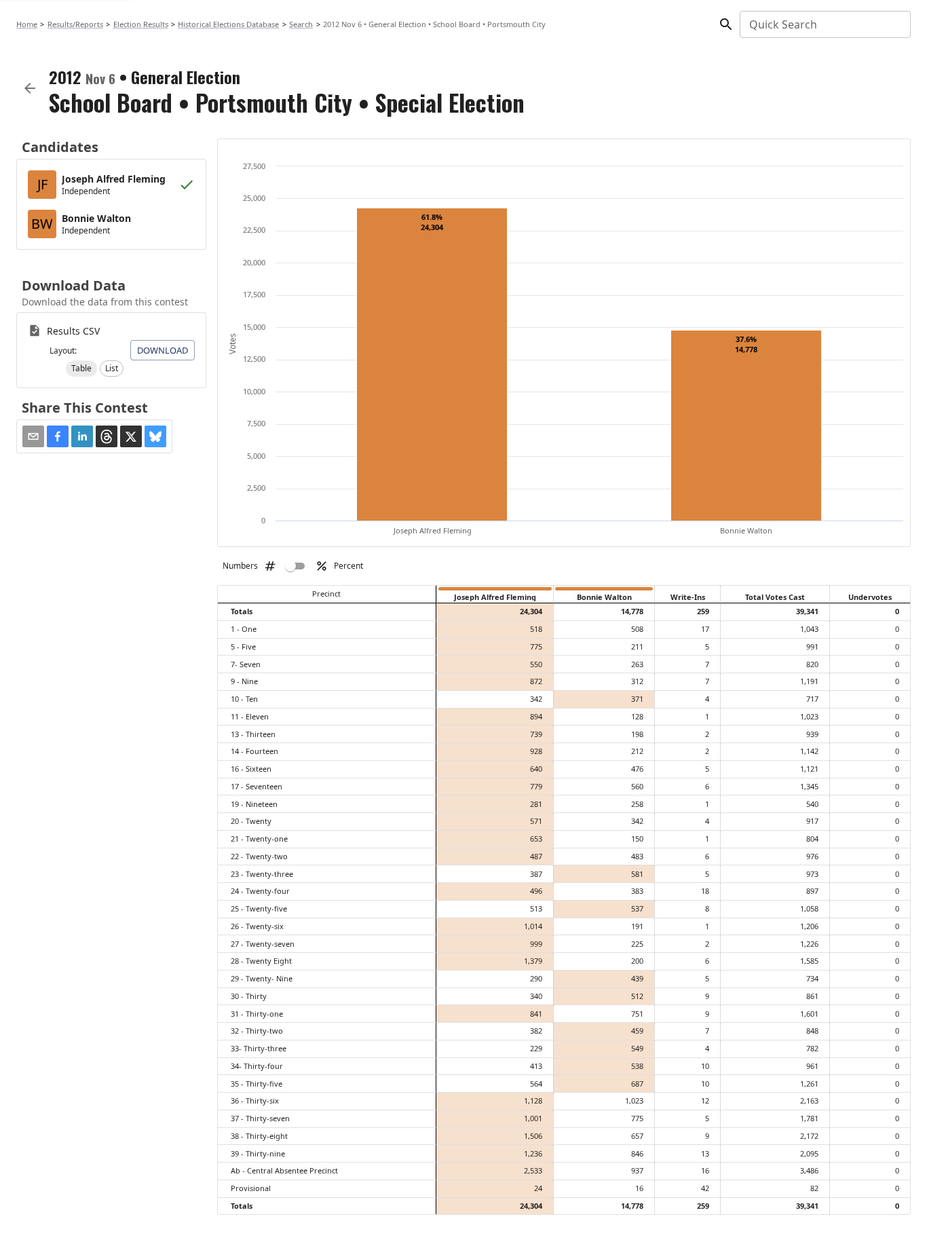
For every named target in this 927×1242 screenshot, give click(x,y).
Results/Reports (75, 24)
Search (301, 24)
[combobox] (824, 24)
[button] (81, 368)
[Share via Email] (33, 436)
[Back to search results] (29, 88)
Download (162, 350)
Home (26, 24)
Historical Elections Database (228, 24)
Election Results (140, 24)
